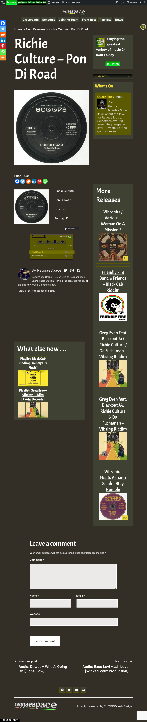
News (119, 19)
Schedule (48, 19)
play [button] (48, 241)
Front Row (89, 19)
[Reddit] (28, 181)
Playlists (105, 19)
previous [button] (40, 241)
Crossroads (31, 19)
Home (18, 29)
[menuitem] (3, 2)
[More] (3, 57)
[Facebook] (17, 181)
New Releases (35, 29)
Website (35, 613)
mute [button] (33, 236)
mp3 (70, 252)
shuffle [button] (54, 248)
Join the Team (68, 19)
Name (34, 595)
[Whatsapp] (45, 181)
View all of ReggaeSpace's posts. (37, 290)
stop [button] (55, 241)
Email (80, 595)
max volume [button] (44, 236)
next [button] (62, 241)
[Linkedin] (33, 181)
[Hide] (1, 63)
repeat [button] (49, 248)
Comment (37, 559)
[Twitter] (22, 181)
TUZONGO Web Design (118, 706)
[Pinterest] (39, 181)
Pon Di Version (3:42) (40, 256)
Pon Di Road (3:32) (39, 252)
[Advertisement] (51, 317)
